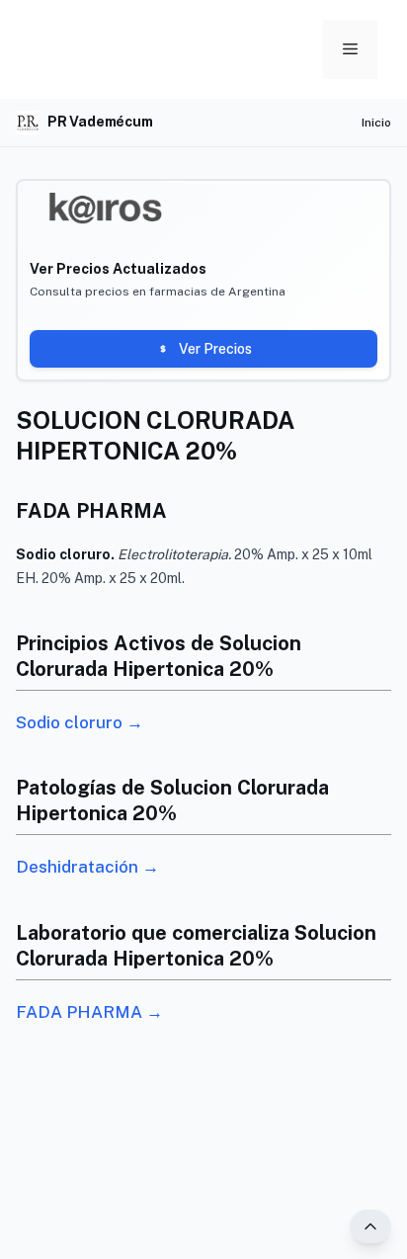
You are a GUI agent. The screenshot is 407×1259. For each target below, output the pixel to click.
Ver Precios (215, 349)
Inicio (376, 122)
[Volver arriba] (370, 1226)
